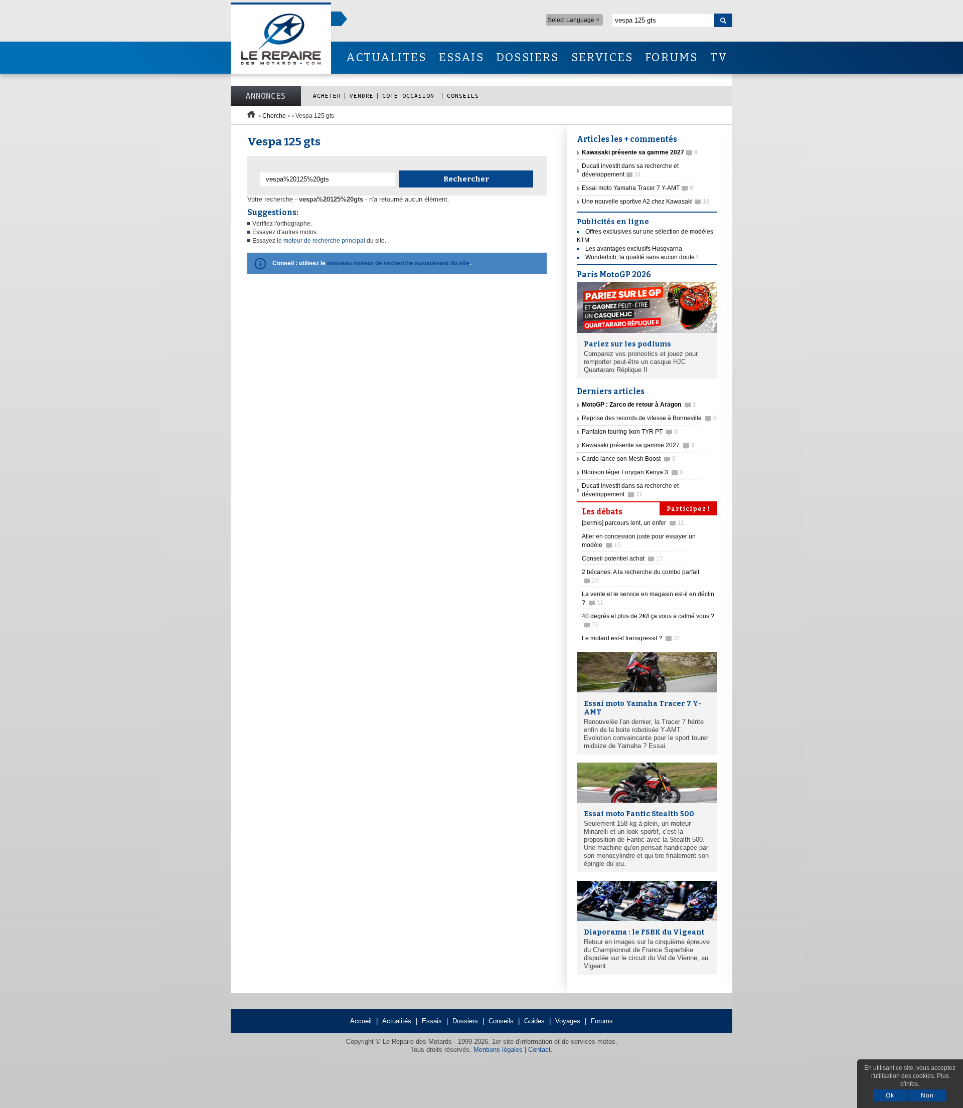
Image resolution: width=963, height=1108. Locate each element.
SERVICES (602, 57)
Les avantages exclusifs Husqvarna (633, 248)
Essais (432, 1021)
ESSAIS (461, 57)
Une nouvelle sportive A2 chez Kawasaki (646, 201)
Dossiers (465, 1021)
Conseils (463, 95)
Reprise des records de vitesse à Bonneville (649, 418)
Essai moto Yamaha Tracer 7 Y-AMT (637, 188)
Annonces (266, 95)
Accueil (361, 1021)
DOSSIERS (527, 57)
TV (719, 57)
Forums (602, 1021)
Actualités (396, 1021)
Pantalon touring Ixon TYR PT (630, 431)
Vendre (362, 95)
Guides (534, 1021)
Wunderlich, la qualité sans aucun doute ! (641, 257)
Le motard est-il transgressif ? (631, 638)
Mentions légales (498, 1049)
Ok (890, 1095)
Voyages (567, 1021)
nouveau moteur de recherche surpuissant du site (398, 263)
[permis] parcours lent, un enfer (633, 522)
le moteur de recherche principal (321, 240)
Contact (539, 1049)
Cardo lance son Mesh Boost (629, 458)
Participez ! (688, 508)
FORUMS (671, 57)
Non (927, 1095)
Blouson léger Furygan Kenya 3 (632, 472)
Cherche (274, 115)
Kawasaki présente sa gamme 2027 (638, 445)
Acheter (327, 95)
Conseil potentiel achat (622, 558)
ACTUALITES (386, 57)
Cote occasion (410, 95)
